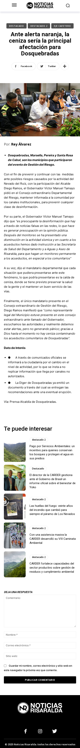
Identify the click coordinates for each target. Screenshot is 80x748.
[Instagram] (40, 731)
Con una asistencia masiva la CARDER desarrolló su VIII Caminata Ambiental (53, 539)
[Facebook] (25, 731)
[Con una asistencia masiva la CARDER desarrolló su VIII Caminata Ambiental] (15, 535)
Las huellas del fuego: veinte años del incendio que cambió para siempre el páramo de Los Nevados (52, 510)
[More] (65, 66)
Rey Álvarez (21, 144)
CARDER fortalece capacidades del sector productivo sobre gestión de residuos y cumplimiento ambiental (52, 567)
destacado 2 (38, 25)
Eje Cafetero (62, 25)
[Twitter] (54, 731)
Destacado (16, 25)
